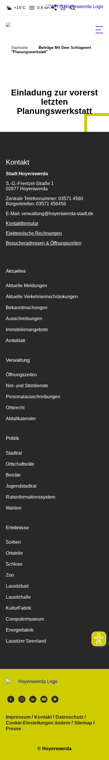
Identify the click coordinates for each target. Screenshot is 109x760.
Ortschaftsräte (20, 464)
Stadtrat (14, 453)
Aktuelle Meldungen (26, 285)
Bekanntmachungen (26, 307)
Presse (13, 728)
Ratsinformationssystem (30, 497)
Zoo (10, 575)
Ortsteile (14, 553)
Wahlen (14, 508)
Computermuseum (25, 619)
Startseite (19, 47)
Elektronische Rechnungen (34, 233)
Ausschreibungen (24, 318)
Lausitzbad (17, 586)
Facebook (11, 701)
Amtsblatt (15, 340)
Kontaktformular (22, 223)
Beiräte (13, 475)
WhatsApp (55, 701)
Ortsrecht (15, 407)
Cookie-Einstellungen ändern (38, 723)
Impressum (18, 717)
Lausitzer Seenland (26, 641)
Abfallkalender (21, 418)
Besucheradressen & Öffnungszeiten (43, 243)
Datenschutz (69, 717)
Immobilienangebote (27, 329)
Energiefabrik (19, 630)
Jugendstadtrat (21, 486)
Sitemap (83, 723)
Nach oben (54, 78)
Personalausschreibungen (33, 396)
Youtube (44, 701)
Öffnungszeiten (21, 374)
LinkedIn (33, 701)
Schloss (14, 564)
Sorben (13, 542)
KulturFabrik (18, 608)
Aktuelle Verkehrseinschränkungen (42, 296)
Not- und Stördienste (27, 385)
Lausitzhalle (18, 597)
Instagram (22, 701)
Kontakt (43, 717)
